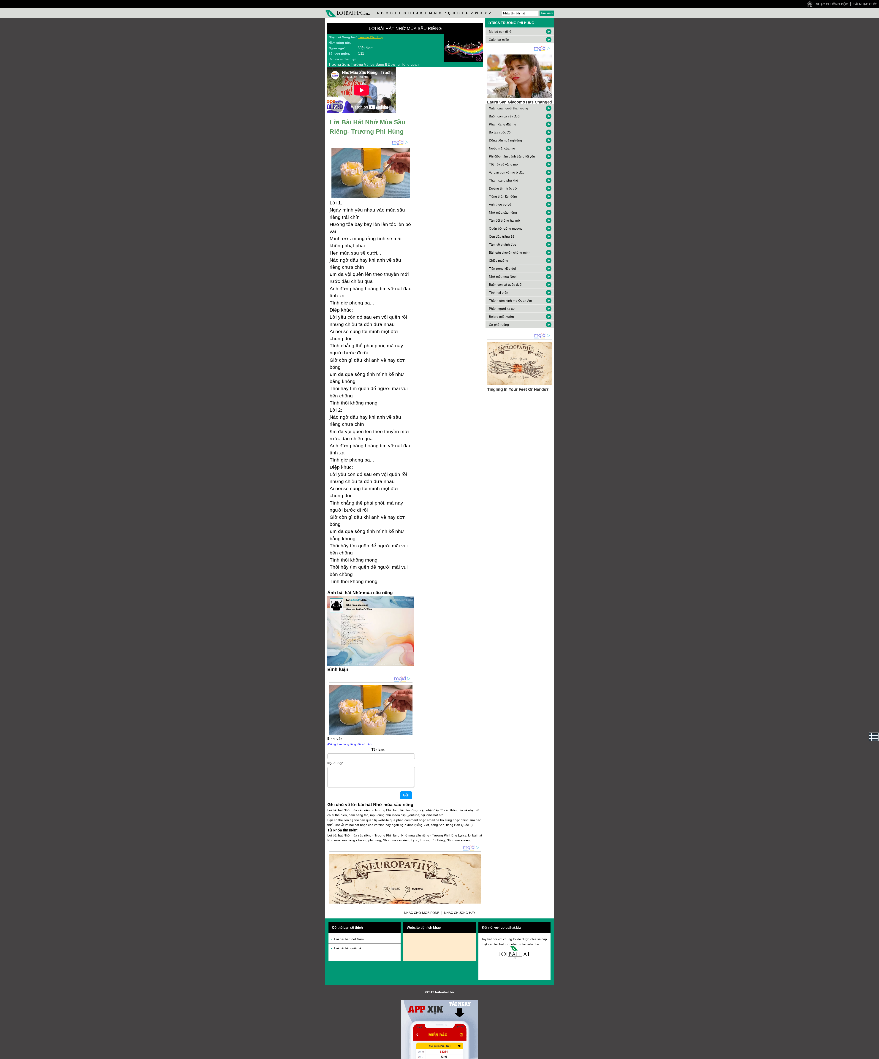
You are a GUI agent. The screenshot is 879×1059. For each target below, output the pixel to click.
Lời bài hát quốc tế (347, 948)
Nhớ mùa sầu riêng (503, 212)
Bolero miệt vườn (501, 316)
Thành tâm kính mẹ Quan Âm (510, 300)
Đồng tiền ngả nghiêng (505, 140)
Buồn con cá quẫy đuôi (505, 284)
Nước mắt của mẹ (502, 148)
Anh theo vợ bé (500, 204)
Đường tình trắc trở (503, 188)
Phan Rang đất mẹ (502, 124)
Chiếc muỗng (498, 260)
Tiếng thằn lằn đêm (503, 196)
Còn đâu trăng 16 (501, 236)
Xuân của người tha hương (508, 108)
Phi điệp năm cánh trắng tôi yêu (512, 156)
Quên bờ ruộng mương (506, 228)
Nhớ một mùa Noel (502, 276)
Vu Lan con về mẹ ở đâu (506, 172)
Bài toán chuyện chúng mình (509, 252)
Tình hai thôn (498, 292)
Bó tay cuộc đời (500, 132)
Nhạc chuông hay (459, 913)
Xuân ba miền (499, 39)
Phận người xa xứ (502, 308)
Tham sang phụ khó (503, 180)
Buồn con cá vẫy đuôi (504, 116)
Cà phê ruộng (499, 324)
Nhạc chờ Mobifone (421, 913)
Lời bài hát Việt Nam (349, 939)
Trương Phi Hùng (370, 37)
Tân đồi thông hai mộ (504, 220)
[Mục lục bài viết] (874, 737)
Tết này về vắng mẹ (503, 164)
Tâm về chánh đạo (502, 244)
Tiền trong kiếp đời (502, 268)
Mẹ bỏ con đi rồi (500, 31)
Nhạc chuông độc (832, 4)
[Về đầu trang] (874, 1054)
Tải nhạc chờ (864, 4)
